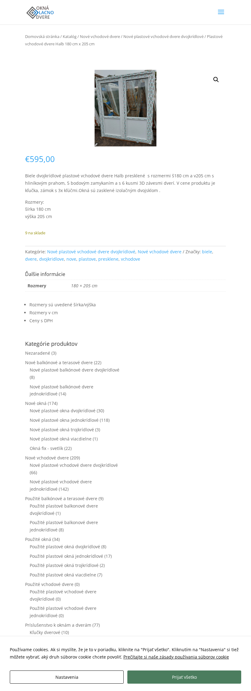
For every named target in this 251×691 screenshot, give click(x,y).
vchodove (130, 259)
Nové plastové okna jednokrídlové (64, 420)
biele (207, 252)
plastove (87, 259)
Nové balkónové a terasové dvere (59, 362)
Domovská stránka (42, 36)
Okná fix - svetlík (46, 448)
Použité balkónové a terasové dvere (61, 498)
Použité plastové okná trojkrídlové (64, 565)
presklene (108, 259)
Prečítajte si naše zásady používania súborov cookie (176, 657)
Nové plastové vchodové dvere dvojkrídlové (163, 36)
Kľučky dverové (45, 632)
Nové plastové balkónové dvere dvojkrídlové (74, 370)
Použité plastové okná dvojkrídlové (65, 546)
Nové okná (36, 403)
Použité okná (38, 539)
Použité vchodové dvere (49, 584)
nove (71, 259)
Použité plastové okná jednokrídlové (66, 556)
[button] (216, 79)
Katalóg (70, 36)
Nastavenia (66, 677)
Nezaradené (37, 353)
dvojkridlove (51, 259)
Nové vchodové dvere (100, 36)
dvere (31, 259)
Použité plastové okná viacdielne (63, 575)
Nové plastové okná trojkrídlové (62, 429)
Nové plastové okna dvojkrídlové (63, 410)
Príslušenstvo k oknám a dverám (58, 625)
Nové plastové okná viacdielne (61, 439)
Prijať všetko (184, 677)
